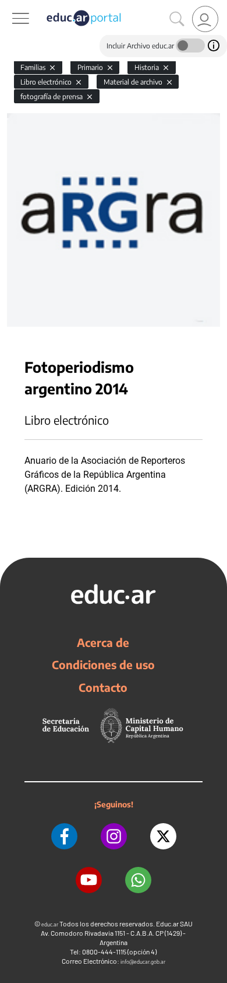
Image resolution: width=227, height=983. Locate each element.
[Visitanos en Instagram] (114, 836)
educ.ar (49, 924)
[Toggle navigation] (10, 6)
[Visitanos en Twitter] (163, 836)
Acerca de (103, 642)
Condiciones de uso (103, 664)
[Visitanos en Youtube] (89, 880)
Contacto (103, 687)
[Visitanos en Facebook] (64, 836)
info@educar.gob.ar (142, 961)
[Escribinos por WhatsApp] (138, 880)
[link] (205, 19)
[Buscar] (177, 19)
